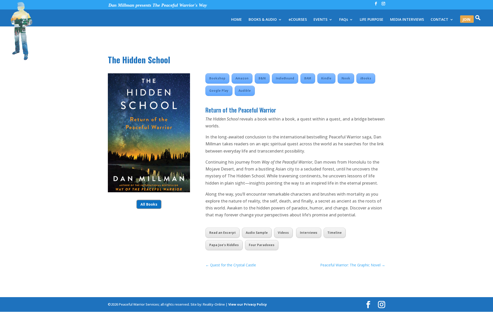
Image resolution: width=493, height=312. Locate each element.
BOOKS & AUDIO (263, 20)
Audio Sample (257, 232)
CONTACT (439, 20)
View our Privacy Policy (247, 304)
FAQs (343, 20)
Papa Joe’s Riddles (224, 245)
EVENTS (320, 20)
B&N (262, 78)
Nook (346, 78)
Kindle (326, 78)
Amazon (242, 78)
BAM (307, 78)
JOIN (466, 20)
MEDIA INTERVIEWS (407, 20)
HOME (236, 20)
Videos (283, 232)
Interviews (308, 232)
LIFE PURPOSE (371, 20)
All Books (148, 204)
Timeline (334, 232)
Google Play (219, 90)
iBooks (365, 78)
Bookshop (217, 78)
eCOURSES (298, 20)
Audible (245, 90)
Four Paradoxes (261, 245)
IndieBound (285, 78)
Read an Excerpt (222, 232)
